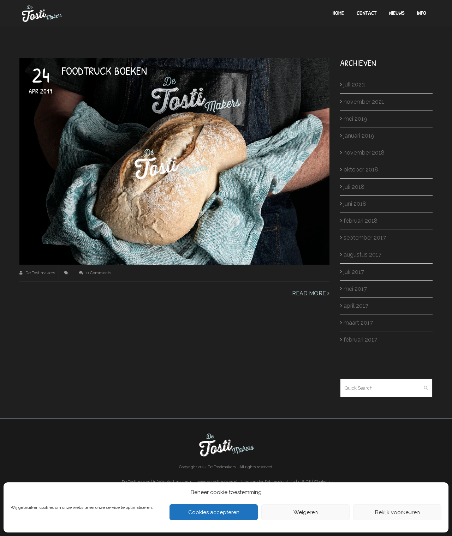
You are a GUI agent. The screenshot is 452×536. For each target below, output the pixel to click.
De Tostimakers (39, 272)
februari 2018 (360, 220)
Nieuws (396, 13)
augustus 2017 (362, 254)
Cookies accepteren (213, 512)
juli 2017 (354, 272)
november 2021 (364, 101)
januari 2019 (359, 135)
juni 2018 (355, 203)
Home (338, 13)
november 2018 (364, 152)
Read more (309, 293)
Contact (366, 13)
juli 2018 (354, 186)
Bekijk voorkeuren (397, 512)
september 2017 (365, 237)
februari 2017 (360, 339)
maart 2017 (358, 322)
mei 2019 (355, 118)
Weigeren (305, 512)
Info (421, 13)
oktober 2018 (361, 169)
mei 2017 (355, 288)
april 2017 (356, 305)
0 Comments (98, 272)
